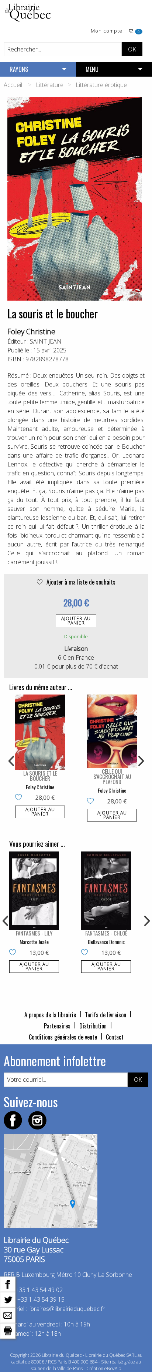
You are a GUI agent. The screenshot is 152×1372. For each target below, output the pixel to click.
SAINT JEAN (46, 341)
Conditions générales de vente (63, 1037)
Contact (115, 1037)
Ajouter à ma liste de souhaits (80, 582)
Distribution (93, 1025)
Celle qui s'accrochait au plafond (112, 776)
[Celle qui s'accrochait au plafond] (112, 731)
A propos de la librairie (50, 1014)
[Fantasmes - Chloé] (106, 890)
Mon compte (106, 31)
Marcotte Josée (34, 942)
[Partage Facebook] (7, 1283)
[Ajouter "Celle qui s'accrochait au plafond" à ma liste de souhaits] (92, 801)
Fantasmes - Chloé (106, 933)
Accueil (13, 85)
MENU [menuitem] (92, 69)
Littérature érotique (101, 85)
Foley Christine (31, 332)
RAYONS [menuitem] (19, 69)
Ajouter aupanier (76, 620)
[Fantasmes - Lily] (34, 890)
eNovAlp (112, 1368)
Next (140, 761)
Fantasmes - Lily (34, 933)
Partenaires (57, 1025)
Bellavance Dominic (106, 942)
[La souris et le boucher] (40, 732)
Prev (12, 761)
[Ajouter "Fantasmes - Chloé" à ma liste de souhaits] (86, 953)
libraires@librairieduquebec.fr (66, 1309)
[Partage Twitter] (7, 1299)
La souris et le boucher (40, 775)
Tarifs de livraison (105, 1014)
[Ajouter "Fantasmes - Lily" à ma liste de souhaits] (14, 953)
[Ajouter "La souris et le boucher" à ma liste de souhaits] (20, 798)
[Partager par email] (7, 1315)
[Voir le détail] (40, 732)
